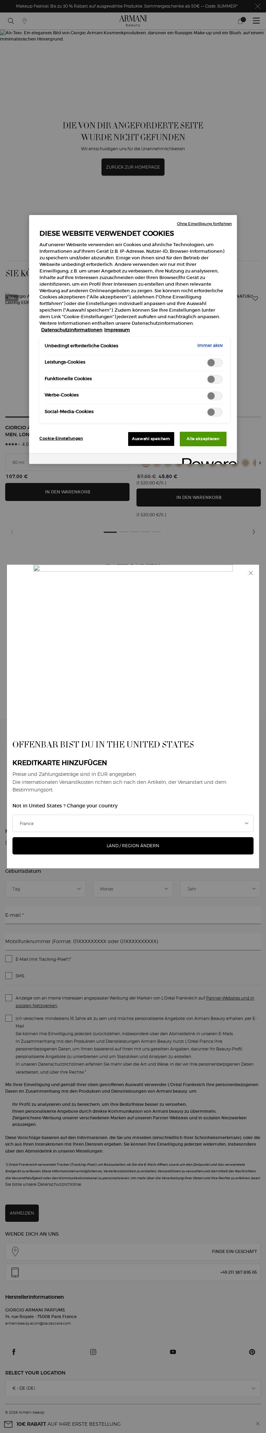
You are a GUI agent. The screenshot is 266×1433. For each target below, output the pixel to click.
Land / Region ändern (133, 845)
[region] (133, 339)
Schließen (251, 573)
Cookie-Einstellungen (61, 438)
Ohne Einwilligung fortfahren (204, 223)
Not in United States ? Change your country (64, 806)
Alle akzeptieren (203, 438)
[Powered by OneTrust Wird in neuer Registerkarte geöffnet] (207, 459)
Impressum (117, 329)
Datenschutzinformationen (72, 329)
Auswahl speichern (151, 438)
